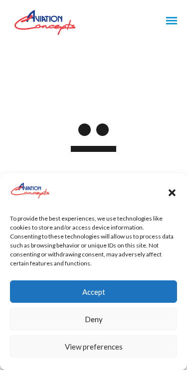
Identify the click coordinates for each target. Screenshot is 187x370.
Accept (93, 291)
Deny (94, 319)
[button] (172, 193)
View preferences (94, 346)
